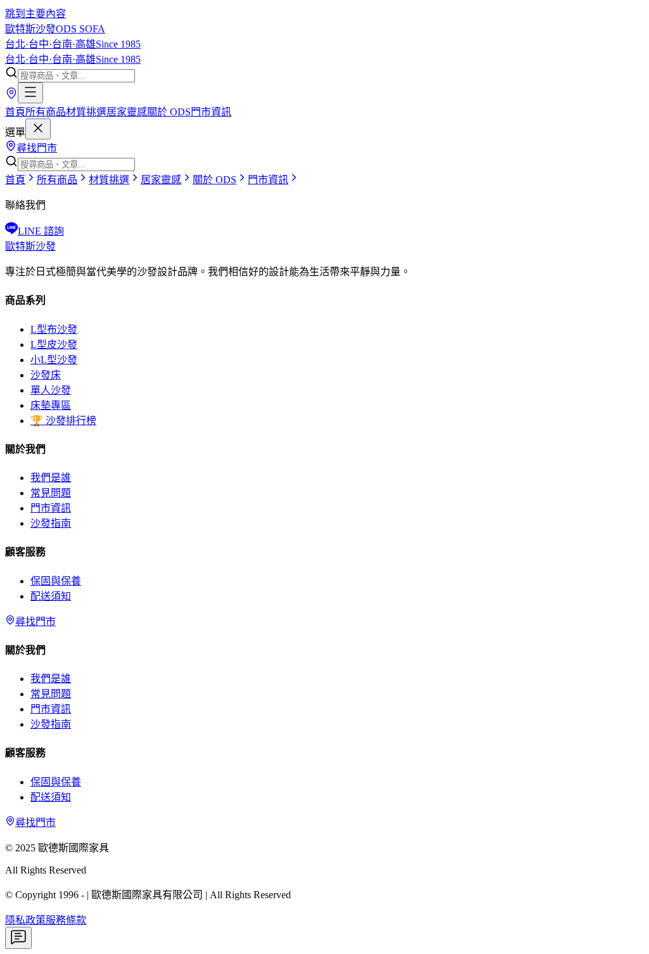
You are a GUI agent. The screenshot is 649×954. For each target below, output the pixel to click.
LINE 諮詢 (41, 231)
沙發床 (45, 375)
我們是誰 (50, 477)
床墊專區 (50, 405)
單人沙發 (50, 390)
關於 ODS (169, 111)
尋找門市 (36, 148)
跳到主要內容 (35, 13)
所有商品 (45, 111)
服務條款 (66, 920)
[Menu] (30, 92)
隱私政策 (25, 920)
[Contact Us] (18, 938)
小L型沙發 (53, 359)
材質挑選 (86, 111)
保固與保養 (55, 581)
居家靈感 (126, 111)
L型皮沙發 (53, 344)
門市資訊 (211, 111)
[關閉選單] (38, 129)
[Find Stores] (11, 96)
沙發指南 (50, 523)
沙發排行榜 (63, 420)
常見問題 (50, 492)
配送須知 (50, 596)
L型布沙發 (53, 329)
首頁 (15, 111)
